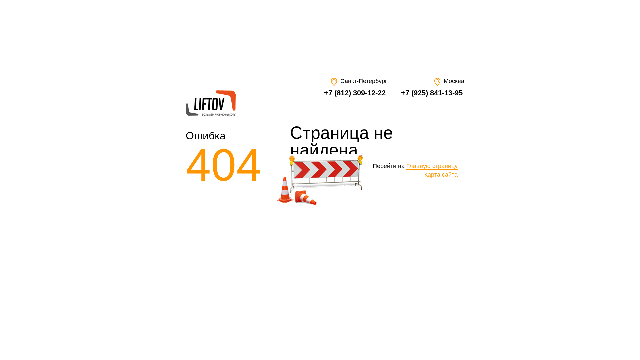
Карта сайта (441, 175)
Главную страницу (432, 166)
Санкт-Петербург (363, 81)
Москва (454, 81)
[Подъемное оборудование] (211, 114)
